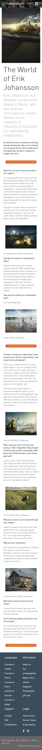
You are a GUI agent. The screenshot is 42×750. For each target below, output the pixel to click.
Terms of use (29, 715)
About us (27, 664)
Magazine (27, 686)
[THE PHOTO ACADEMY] (14, 3)
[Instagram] (28, 731)
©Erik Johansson (26, 253)
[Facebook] (23, 731)
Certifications (11, 724)
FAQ (6, 720)
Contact (8, 715)
